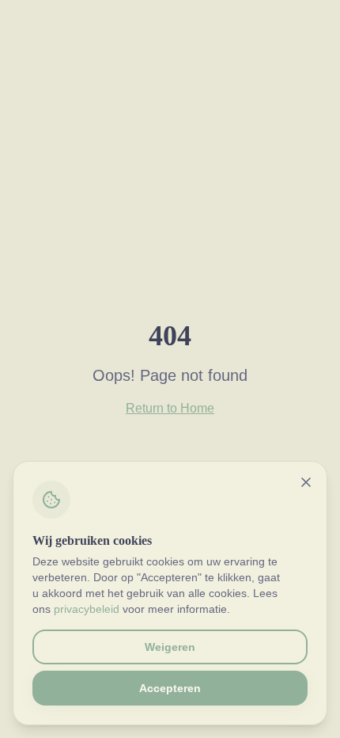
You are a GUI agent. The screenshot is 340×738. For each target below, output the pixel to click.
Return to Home (170, 408)
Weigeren (170, 647)
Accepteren (170, 688)
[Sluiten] (306, 482)
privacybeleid (86, 609)
